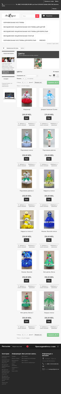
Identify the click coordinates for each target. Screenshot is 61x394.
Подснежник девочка (49, 150)
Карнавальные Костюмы (13, 22)
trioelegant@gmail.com (54, 369)
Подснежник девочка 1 (27, 191)
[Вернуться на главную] (3, 48)
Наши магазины (8, 53)
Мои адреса (25, 360)
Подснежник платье (27, 150)
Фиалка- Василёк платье (49, 231)
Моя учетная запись (29, 354)
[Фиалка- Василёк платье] (49, 219)
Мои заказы (25, 356)
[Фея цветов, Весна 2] (27, 300)
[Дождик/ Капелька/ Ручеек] (49, 97)
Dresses (42, 40)
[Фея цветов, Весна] (49, 260)
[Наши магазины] (8, 59)
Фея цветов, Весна (49, 272)
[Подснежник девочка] (49, 138)
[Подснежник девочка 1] (27, 179)
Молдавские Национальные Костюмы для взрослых (25, 31)
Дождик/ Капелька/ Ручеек (49, 109)
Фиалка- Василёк (26, 272)
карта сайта (55, 43)
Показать (19, 78)
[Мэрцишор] (27, 97)
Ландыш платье (49, 312)
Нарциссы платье (49, 191)
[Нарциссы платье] (49, 179)
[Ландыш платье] (49, 300)
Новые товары (15, 358)
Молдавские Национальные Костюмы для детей (24, 27)
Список (57, 76)
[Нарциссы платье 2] (27, 219)
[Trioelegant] (10, 15)
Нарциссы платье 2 (27, 231)
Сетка (54, 76)
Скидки (5, 79)
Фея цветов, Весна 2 (26, 312)
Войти (56, 1)
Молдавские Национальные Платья (18, 36)
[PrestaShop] (9, 95)
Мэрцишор (26, 109)
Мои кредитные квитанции (29, 358)
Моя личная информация (28, 362)
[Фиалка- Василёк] (27, 260)
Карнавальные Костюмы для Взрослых (19, 40)
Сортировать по (21, 75)
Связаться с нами (49, 1)
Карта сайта (15, 371)
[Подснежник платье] (27, 138)
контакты (49, 43)
